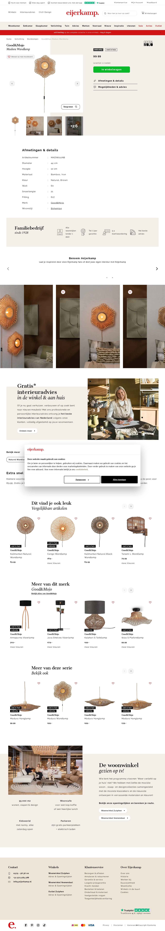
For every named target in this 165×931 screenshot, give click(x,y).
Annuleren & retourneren (97, 876)
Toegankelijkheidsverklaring (98, 899)
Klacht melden (92, 886)
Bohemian (56, 208)
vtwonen (131, 26)
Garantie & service (94, 880)
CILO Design (45, 12)
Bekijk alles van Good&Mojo (44, 593)
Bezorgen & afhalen (94, 873)
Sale (141, 26)
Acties (149, 26)
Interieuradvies (27, 12)
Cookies (124, 892)
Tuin (67, 26)
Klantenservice (120, 2)
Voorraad (97, 26)
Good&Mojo (57, 203)
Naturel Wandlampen (19, 460)
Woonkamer (14, 26)
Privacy (106, 925)
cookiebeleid (82, 469)
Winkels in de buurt (130, 889)
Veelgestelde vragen (95, 895)
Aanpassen (81, 480)
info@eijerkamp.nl (22, 882)
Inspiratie (119, 26)
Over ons (125, 873)
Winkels (12, 12)
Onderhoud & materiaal (96, 892)
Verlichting (56, 26)
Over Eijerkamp (131, 867)
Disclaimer (118, 925)
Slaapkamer (42, 26)
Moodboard (152, 2)
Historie (124, 876)
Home (8, 39)
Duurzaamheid (128, 883)
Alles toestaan (119, 480)
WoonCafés (126, 886)
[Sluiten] (160, 32)
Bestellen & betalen (94, 889)
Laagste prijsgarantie (95, 883)
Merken (86, 26)
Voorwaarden (132, 925)
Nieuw (108, 26)
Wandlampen (32, 39)
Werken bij (126, 880)
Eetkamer (28, 26)
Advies (75, 26)
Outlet (158, 26)
